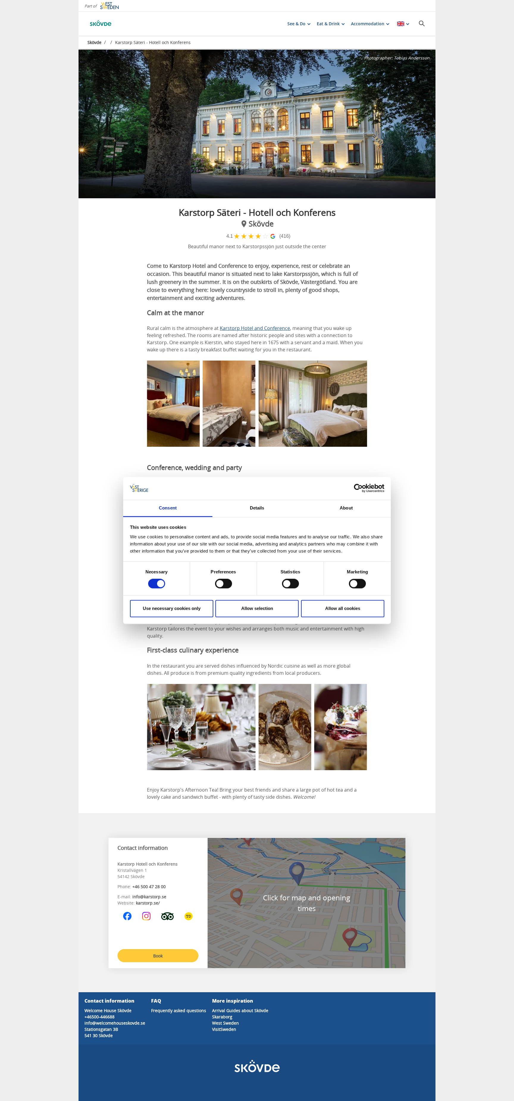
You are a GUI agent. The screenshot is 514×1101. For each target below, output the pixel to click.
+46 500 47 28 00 (149, 886)
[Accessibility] (188, 916)
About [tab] (346, 507)
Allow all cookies (342, 608)
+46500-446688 (99, 1017)
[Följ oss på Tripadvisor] (167, 916)
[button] (257, 124)
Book (158, 956)
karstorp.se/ (148, 903)
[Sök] (422, 23)
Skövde (94, 42)
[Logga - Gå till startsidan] (108, 24)
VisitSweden (224, 1029)
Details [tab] (257, 507)
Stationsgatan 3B (101, 1029)
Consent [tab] (168, 507)
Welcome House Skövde (107, 1010)
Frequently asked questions (178, 1010)
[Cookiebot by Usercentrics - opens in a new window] (358, 488)
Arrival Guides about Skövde (240, 1010)
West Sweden (225, 1023)
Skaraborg (222, 1017)
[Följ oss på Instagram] (146, 916)
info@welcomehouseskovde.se (114, 1023)
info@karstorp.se (149, 896)
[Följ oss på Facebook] (127, 916)
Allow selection (257, 608)
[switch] (223, 584)
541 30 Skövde (98, 1035)
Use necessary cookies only (171, 608)
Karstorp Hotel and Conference (255, 328)
